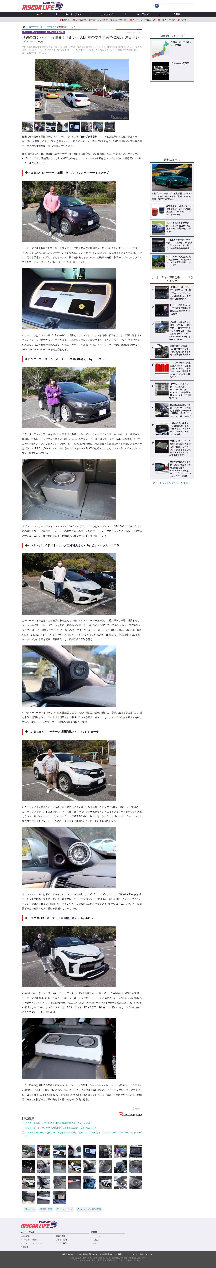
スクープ (96, 1243)
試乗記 (95, 1240)
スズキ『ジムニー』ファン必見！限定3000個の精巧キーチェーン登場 (57, 1123)
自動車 (176, 14)
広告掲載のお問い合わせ (88, 1254)
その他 (183, 20)
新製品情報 (81, 20)
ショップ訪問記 (120, 20)
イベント (31, 1209)
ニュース (96, 1236)
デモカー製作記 (167, 20)
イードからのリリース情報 (133, 1254)
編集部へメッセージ (69, 1254)
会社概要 (118, 1254)
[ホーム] (23, 27)
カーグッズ (142, 14)
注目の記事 (47, 1209)
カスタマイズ (108, 14)
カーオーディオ (74, 14)
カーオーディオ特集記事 (90, 1209)
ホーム (39, 14)
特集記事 (66, 20)
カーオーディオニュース (144, 20)
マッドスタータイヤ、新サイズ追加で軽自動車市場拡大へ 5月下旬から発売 (61, 1128)
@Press (149, 1254)
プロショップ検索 (99, 20)
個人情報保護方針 (106, 1254)
